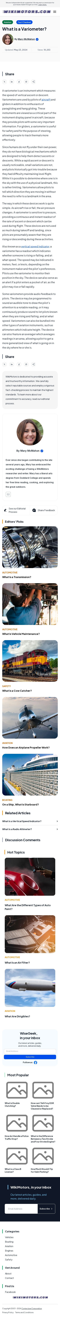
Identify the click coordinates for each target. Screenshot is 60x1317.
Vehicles (9, 1237)
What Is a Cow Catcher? (17, 690)
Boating (7, 799)
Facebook (10, 1291)
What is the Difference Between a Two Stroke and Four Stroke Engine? (43, 1139)
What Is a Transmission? (16, 577)
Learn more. (42, 4)
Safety (6, 686)
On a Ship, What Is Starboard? (20, 804)
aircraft (46, 99)
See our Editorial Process (17, 510)
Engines (9, 1250)
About (8, 1273)
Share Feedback (46, 510)
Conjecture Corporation (31, 1309)
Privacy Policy (8, 1312)
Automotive (9, 572)
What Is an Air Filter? (17, 962)
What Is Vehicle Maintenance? (21, 633)
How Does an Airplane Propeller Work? (26, 747)
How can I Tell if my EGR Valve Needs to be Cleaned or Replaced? (42, 1106)
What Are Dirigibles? (17, 1016)
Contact (9, 1278)
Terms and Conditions (24, 1312)
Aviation (7, 743)
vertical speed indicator (35, 246)
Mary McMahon (26, 39)
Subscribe (30, 1057)
